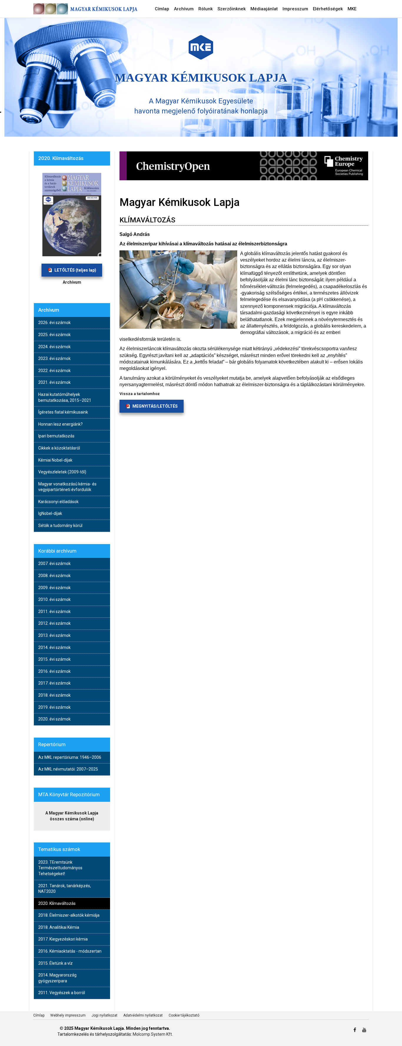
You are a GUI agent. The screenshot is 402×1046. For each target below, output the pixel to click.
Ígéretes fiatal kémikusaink (63, 412)
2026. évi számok (54, 322)
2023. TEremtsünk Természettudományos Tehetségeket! (60, 868)
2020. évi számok (54, 719)
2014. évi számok (54, 647)
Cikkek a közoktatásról (59, 448)
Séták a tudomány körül (60, 525)
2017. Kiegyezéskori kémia (63, 939)
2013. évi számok (54, 635)
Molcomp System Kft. (153, 1034)
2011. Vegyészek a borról (61, 992)
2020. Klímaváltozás (57, 903)
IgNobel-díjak (50, 513)
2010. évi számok (54, 599)
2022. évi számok (54, 370)
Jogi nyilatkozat (104, 1015)
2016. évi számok (54, 671)
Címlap (38, 1015)
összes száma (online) (72, 819)
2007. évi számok (54, 563)
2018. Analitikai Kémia (58, 927)
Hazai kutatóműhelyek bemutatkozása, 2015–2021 (64, 397)
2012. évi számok (54, 623)
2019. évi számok (54, 707)
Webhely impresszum (68, 1015)
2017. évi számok (54, 683)
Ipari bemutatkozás (56, 436)
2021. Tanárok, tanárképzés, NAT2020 (64, 888)
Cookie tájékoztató (184, 1015)
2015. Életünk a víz (55, 963)
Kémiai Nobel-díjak (55, 460)
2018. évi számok (54, 695)
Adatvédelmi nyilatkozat (143, 1015)
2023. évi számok (54, 358)
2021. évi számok (54, 382)
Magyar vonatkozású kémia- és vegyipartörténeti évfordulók (67, 487)
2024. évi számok (54, 346)
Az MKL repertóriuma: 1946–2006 (69, 757)
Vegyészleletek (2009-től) (62, 472)
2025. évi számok (54, 334)
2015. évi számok (54, 659)
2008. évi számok (54, 575)
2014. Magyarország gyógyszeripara (57, 978)
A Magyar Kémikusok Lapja (71, 813)
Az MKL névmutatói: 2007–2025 (68, 769)
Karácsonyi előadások (58, 501)
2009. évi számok (54, 587)
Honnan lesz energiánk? (60, 424)
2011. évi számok (54, 611)
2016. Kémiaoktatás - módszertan (70, 951)
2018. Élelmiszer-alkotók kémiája (68, 915)
